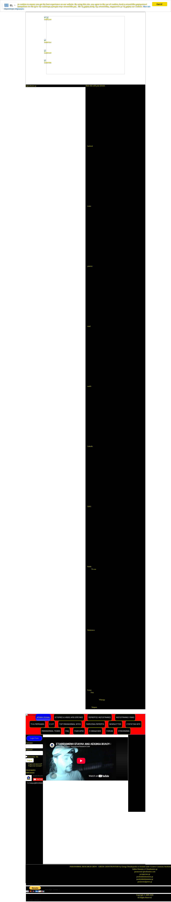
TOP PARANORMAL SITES (70, 724)
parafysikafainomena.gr (144, 879)
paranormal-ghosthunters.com (144, 872)
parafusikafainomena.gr (144, 877)
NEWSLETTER (115, 724)
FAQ (67, 731)
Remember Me (33, 757)
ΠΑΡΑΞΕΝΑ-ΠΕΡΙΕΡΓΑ (95, 724)
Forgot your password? (35, 764)
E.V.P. (51, 724)
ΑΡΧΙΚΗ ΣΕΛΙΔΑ (43, 717)
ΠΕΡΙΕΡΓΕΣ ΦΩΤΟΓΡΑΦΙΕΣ (99, 717)
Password (29, 749)
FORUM (109, 731)
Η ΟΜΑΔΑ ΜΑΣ (95, 731)
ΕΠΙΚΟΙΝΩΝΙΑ (123, 731)
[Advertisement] (34, 826)
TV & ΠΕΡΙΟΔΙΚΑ (37, 724)
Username (29, 743)
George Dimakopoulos (129, 867)
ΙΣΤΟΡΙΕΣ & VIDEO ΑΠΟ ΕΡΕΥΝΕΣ (69, 717)
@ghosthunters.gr (31, 86)
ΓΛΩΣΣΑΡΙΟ (79, 731)
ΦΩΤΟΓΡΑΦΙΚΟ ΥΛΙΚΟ (125, 717)
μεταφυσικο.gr (145, 874)
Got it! (159, 4)
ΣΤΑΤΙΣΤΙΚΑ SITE (133, 724)
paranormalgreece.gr (145, 882)
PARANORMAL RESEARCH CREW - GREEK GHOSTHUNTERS (94, 867)
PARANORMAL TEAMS (51, 731)
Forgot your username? (35, 766)
